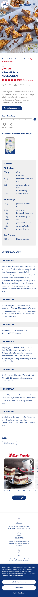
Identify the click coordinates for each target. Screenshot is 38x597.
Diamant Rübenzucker (23, 266)
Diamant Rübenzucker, (19, 308)
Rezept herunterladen (12, 108)
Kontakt (19, 523)
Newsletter (19, 538)
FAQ (19, 555)
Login (21, 4)
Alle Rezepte (19, 497)
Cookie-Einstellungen (19, 593)
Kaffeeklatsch (10, 443)
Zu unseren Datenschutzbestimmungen (13, 575)
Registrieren (27, 4)
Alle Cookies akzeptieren (19, 582)
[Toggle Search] (17, 5)
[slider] (2, 119)
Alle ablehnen (19, 588)
